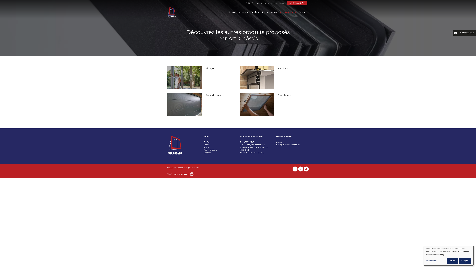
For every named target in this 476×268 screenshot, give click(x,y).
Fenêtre (255, 12)
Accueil (232, 12)
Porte (265, 12)
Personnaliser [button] (431, 261)
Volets (274, 12)
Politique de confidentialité (288, 145)
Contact (303, 12)
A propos (243, 12)
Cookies (280, 142)
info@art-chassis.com (256, 145)
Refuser (452, 261)
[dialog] (449, 256)
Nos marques (261, 3)
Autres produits (288, 12)
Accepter (464, 261)
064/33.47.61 (249, 142)
